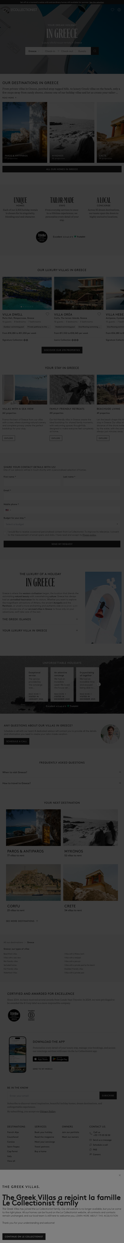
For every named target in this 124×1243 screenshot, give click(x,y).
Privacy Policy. (113, 1238)
